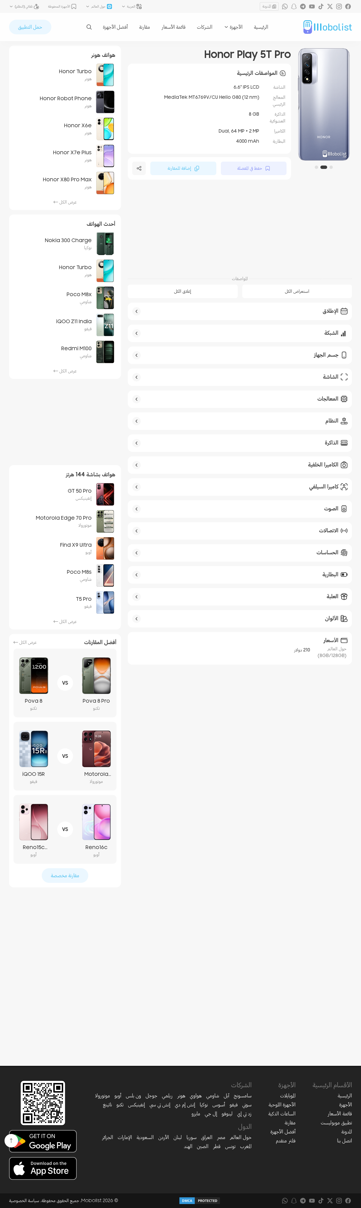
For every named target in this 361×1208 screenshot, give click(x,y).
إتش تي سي (159, 1105)
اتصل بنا (344, 1141)
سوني (247, 1105)
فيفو (234, 1105)
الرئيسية (261, 27)
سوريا (191, 1137)
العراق (206, 1137)
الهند (188, 1146)
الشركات (204, 27)
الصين (202, 1146)
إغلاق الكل (182, 291)
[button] (331, 167)
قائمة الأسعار (173, 27)
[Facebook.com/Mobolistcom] (348, 6)
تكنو (120, 1105)
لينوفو (227, 1114)
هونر (181, 1096)
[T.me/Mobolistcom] (303, 6)
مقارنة (144, 27)
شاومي (212, 1096)
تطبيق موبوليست (336, 1123)
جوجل (151, 1096)
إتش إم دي (185, 1105)
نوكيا (204, 1105)
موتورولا (102, 1096)
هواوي (196, 1096)
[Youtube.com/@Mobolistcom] (312, 6)
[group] (324, 104)
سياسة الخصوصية (24, 1200)
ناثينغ (107, 1105)
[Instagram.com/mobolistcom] (339, 6)
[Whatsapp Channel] (285, 6)
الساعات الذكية (282, 1114)
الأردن (163, 1137)
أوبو (118, 1096)
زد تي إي (244, 1114)
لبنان (177, 1137)
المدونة (266, 6)
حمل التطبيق (30, 27)
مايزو (195, 1114)
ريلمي (167, 1096)
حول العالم (241, 1137)
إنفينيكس (136, 1105)
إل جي (211, 1114)
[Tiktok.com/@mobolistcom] (321, 6)
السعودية (145, 1137)
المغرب (246, 1146)
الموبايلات (288, 1096)
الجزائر (107, 1137)
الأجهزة (345, 1105)
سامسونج (243, 1096)
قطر (217, 1146)
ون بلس (133, 1096)
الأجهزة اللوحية (282, 1105)
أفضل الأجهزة (115, 27)
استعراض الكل (297, 291)
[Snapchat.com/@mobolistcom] (294, 6)
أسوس (218, 1105)
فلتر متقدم (286, 1141)
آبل (226, 1096)
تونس (230, 1146)
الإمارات (125, 1137)
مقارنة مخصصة (65, 875)
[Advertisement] (240, 226)
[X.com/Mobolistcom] (330, 6)
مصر (221, 1137)
